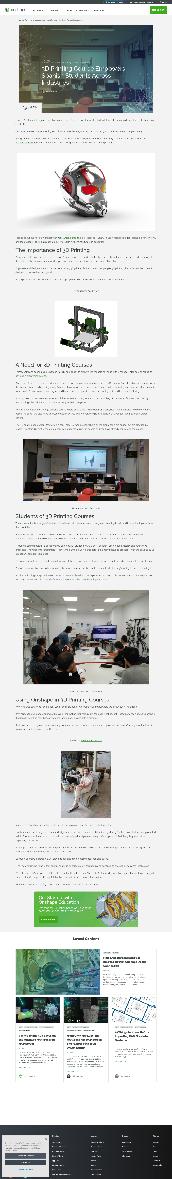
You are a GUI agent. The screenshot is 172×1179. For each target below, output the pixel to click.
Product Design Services (69, 63)
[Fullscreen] (152, 228)
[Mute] (141, 228)
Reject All (25, 1162)
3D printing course (36, 376)
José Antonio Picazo (68, 237)
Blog (88, 63)
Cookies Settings (26, 1169)
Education (82, 63)
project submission (25, 142)
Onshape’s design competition (40, 120)
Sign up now (158, 10)
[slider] (83, 228)
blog (21, 20)
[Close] (46, 1139)
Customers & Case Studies (51, 63)
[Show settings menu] (146, 228)
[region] (25, 1156)
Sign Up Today (48, 919)
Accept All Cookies (26, 1156)
